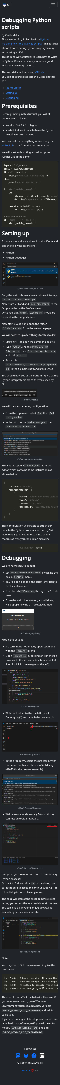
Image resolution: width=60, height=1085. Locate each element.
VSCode (39, 72)
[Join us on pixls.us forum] (42, 1055)
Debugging (12, 98)
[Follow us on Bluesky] (26, 1055)
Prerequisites (13, 88)
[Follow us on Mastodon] (18, 1055)
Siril (9, 5)
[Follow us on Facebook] (34, 1055)
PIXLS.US (26, 1070)
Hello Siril (7, 145)
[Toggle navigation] (53, 5)
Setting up (12, 93)
